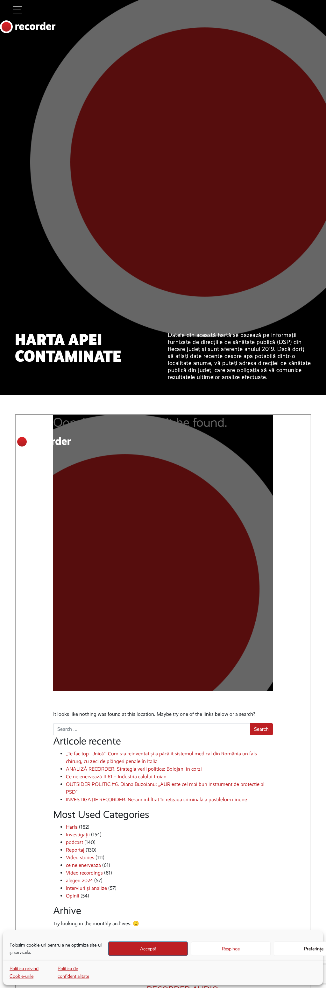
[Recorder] (28, 26)
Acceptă (148, 949)
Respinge (231, 949)
